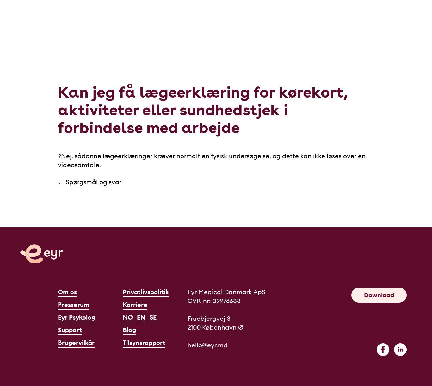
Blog (129, 330)
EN (141, 317)
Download (379, 295)
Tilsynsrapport (144, 342)
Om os (67, 292)
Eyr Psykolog (76, 317)
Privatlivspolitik (146, 292)
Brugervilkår (76, 342)
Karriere (135, 304)
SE (153, 317)
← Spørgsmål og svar (89, 182)
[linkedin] (400, 349)
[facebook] (383, 349)
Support (70, 330)
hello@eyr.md (208, 345)
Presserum (73, 304)
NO (128, 317)
